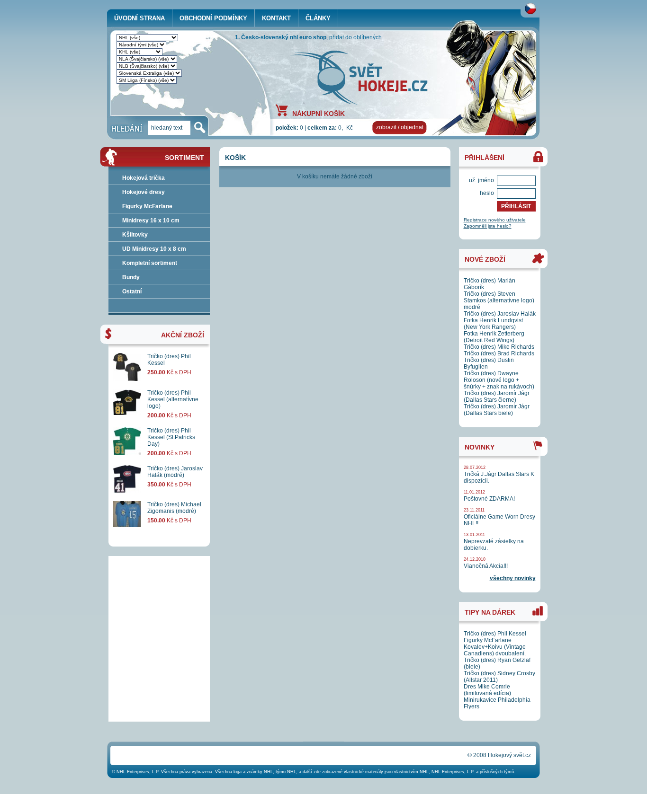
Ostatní (132, 291)
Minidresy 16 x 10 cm (151, 220)
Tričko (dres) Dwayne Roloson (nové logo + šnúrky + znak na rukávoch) (499, 380)
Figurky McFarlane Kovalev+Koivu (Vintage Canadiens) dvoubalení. (495, 647)
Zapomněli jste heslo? (488, 226)
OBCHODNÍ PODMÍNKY (213, 18)
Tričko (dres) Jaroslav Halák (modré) (175, 471)
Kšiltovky (135, 234)
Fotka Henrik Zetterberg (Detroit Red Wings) (494, 337)
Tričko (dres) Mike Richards (499, 347)
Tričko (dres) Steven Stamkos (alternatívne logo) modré (499, 300)
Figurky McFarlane (147, 206)
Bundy (131, 277)
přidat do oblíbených (355, 37)
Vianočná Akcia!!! (486, 566)
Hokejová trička (143, 178)
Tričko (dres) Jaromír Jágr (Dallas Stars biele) (497, 409)
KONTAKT (276, 18)
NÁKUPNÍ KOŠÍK (318, 113)
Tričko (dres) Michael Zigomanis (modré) (174, 507)
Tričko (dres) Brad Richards (499, 353)
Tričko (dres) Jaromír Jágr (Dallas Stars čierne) (497, 396)
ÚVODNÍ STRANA (139, 18)
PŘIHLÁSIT (516, 206)
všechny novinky (513, 578)
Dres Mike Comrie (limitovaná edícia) (487, 690)
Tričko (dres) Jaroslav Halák (500, 313)
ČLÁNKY (318, 18)
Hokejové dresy (143, 192)
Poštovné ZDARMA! (489, 498)
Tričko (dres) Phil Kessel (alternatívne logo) (172, 399)
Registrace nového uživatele (495, 219)
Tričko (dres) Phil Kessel (495, 633)
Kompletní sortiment (149, 263)
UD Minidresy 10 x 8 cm (154, 249)
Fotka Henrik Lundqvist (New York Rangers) (493, 323)
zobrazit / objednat (399, 127)
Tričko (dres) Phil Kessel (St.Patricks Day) (171, 437)
